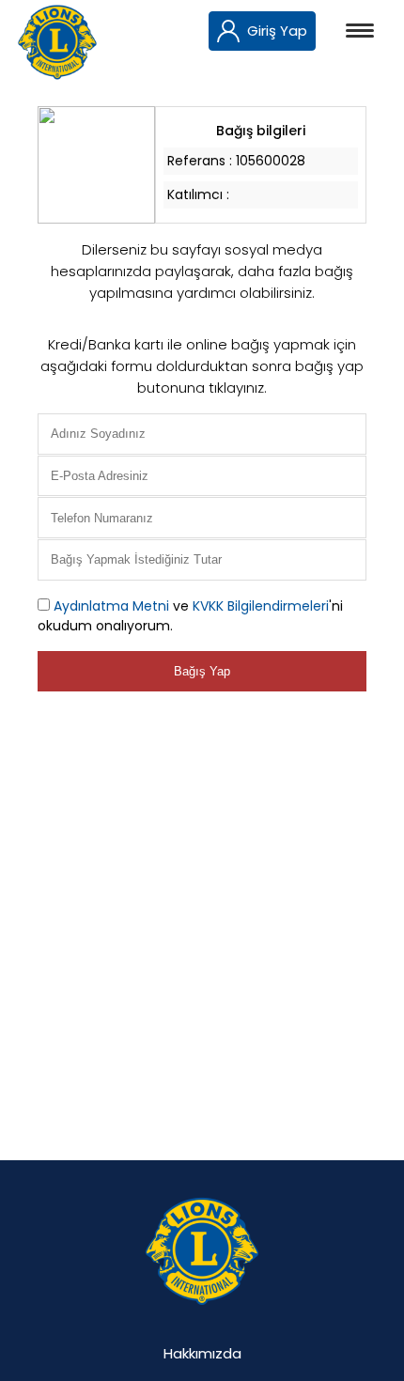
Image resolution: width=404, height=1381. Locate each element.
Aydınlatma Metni (111, 606)
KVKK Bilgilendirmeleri (261, 606)
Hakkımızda (202, 1353)
